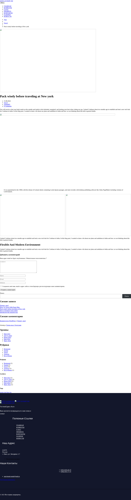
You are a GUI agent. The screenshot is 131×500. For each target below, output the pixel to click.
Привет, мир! (4, 305)
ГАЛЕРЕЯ (7, 15)
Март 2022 (7, 341)
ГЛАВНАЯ (7, 6)
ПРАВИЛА (7, 11)
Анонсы (6, 354)
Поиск (2, 293)
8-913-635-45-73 (66, 470)
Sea (10, 392)
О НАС (6, 9)
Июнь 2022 (7, 337)
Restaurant (7, 349)
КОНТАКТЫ (8, 13)
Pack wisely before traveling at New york (12, 309)
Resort (8, 392)
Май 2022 (7, 339)
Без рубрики (8, 356)
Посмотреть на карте (13, 459)
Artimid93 (7, 104)
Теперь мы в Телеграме (13, 325)
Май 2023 (7, 334)
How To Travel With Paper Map (10, 307)
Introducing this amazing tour (9, 312)
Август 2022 (8, 335)
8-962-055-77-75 (66, 471)
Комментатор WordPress (8, 321)
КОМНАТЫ (8, 8)
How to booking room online (9, 310)
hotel (5, 392)
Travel (6, 23)
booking (2, 392)
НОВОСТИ (8, 16)
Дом (5, 19)
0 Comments (8, 106)
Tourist (6, 350)
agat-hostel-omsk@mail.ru (12, 476)
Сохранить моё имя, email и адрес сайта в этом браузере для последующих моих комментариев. (33, 286)
